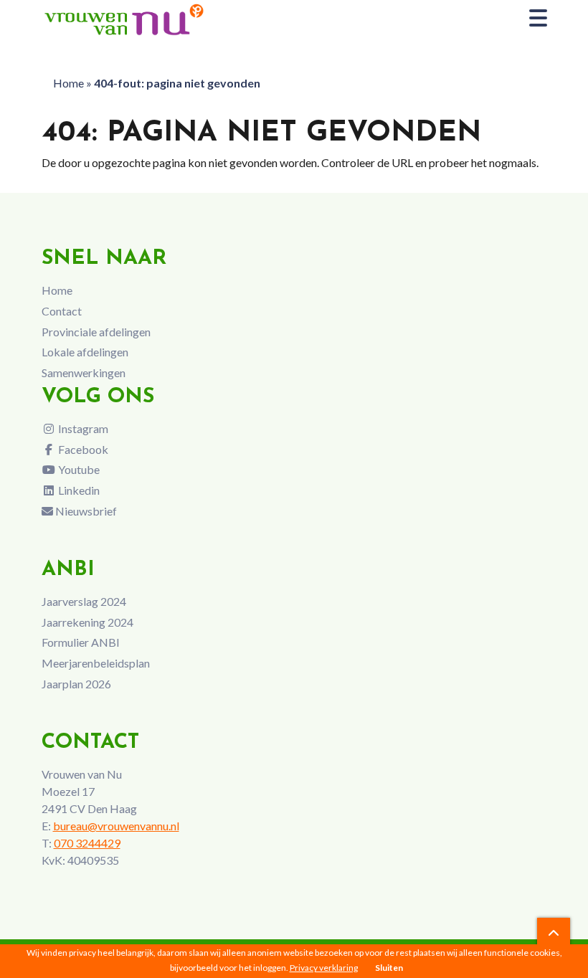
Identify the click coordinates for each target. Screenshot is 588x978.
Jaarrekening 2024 (87, 622)
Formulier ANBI (81, 642)
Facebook (82, 449)
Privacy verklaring (324, 967)
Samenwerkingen (83, 372)
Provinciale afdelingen (96, 331)
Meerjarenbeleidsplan (96, 663)
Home (68, 83)
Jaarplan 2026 (76, 683)
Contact (62, 311)
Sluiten (389, 967)
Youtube (78, 469)
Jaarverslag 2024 (84, 601)
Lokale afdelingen (85, 352)
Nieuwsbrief (85, 511)
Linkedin (78, 490)
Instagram (82, 428)
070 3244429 (87, 843)
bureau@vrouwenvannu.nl (116, 825)
